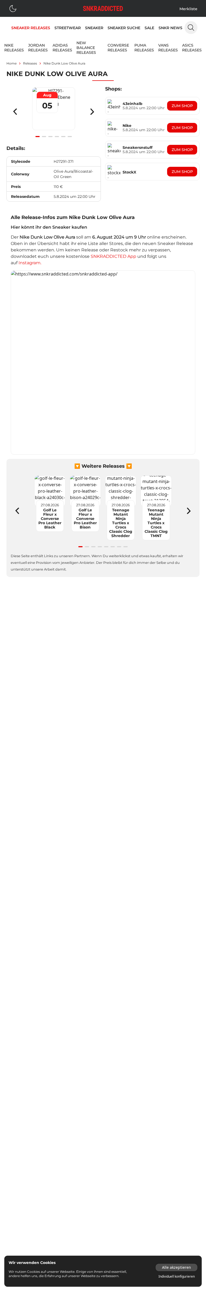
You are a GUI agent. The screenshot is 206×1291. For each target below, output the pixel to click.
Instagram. (30, 262)
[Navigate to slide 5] (63, 136)
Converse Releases (118, 47)
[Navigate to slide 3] (50, 136)
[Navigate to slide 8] (125, 546)
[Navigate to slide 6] (70, 136)
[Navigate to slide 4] (57, 136)
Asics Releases (192, 47)
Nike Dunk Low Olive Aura (64, 63)
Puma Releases (144, 47)
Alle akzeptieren (176, 1267)
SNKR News (170, 27)
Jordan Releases (38, 47)
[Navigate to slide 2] (44, 136)
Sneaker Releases (30, 27)
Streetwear (67, 27)
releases (30, 63)
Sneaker (94, 27)
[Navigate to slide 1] (37, 136)
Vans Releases (168, 47)
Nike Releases (14, 47)
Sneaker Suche (124, 27)
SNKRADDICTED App (113, 256)
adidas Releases (62, 47)
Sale (149, 27)
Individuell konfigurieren (177, 1276)
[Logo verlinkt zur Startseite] (103, 8)
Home (11, 63)
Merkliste (188, 8)
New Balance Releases (86, 47)
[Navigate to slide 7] (119, 546)
